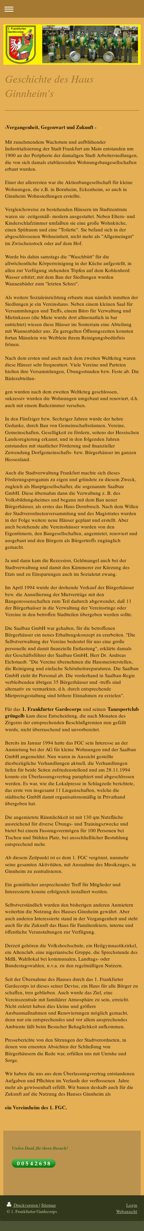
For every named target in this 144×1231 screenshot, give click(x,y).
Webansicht (126, 1211)
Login (131, 1205)
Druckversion (26, 1205)
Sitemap (48, 1205)
